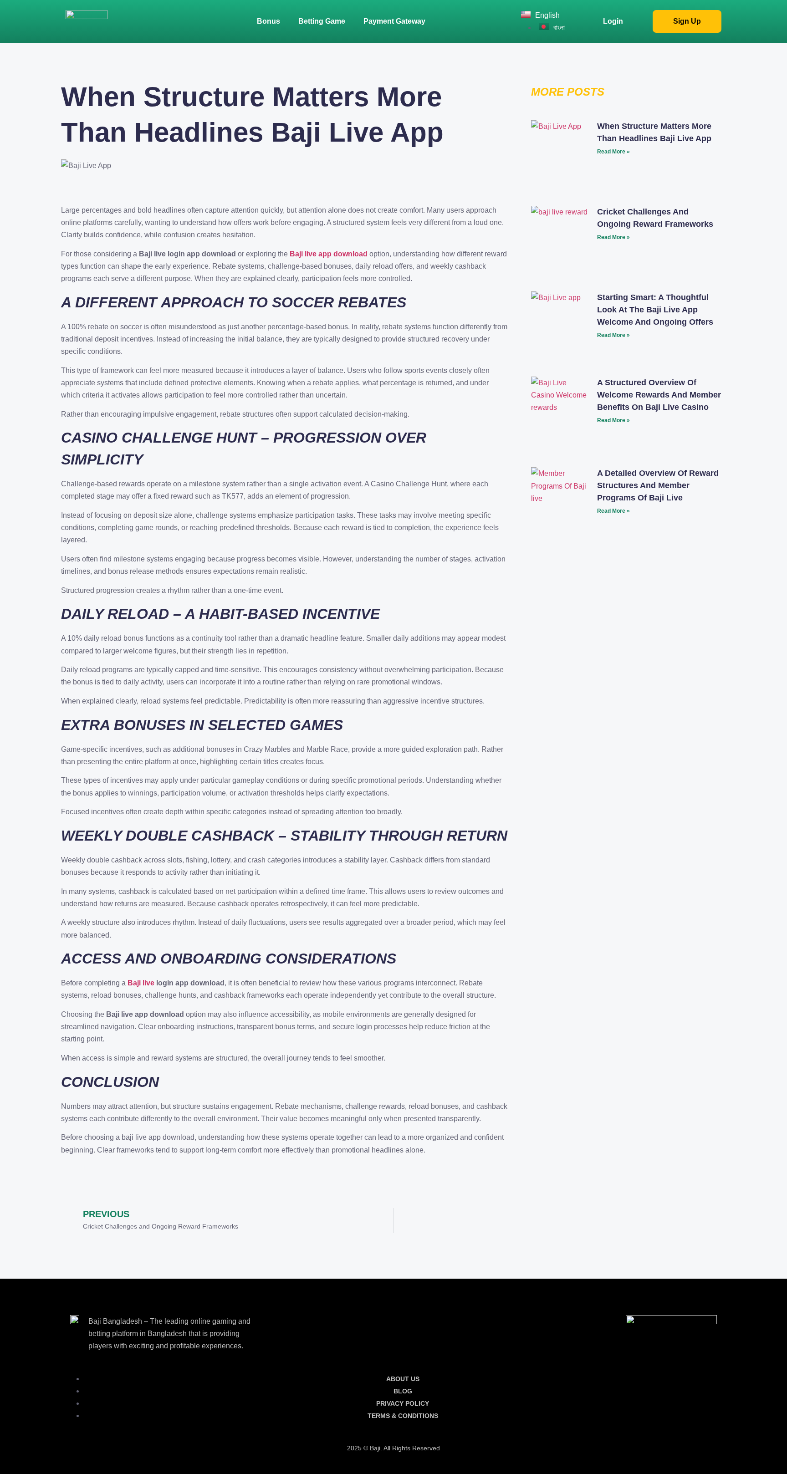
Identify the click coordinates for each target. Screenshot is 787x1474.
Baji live (141, 983)
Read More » (613, 151)
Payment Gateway (394, 21)
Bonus (268, 21)
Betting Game (321, 21)
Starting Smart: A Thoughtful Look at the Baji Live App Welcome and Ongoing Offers (655, 309)
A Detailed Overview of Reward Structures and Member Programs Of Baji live (658, 485)
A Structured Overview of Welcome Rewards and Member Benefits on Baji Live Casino (659, 395)
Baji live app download (329, 254)
